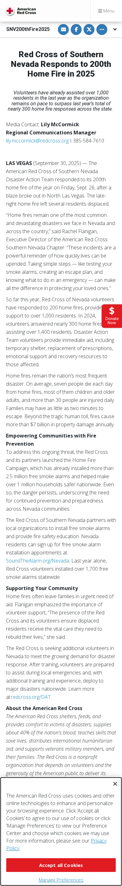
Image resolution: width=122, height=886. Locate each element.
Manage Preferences (61, 880)
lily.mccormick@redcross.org (37, 140)
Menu (108, 11)
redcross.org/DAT (31, 696)
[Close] (115, 784)
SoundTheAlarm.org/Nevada (37, 560)
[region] (61, 831)
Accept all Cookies (61, 865)
